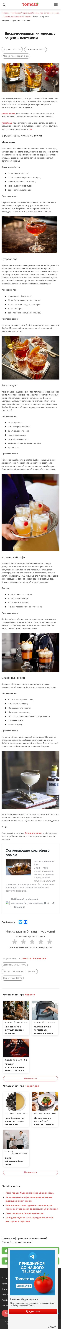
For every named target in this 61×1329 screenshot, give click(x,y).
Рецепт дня (39, 958)
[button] (52, 1326)
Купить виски (8, 113)
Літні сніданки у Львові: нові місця (24, 1213)
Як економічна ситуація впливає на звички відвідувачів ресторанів (14, 1033)
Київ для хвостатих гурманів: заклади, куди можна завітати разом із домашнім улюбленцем (31, 1207)
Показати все (30, 1079)
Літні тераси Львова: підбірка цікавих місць (29, 1193)
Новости (26, 958)
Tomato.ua (7, 123)
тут (30, 129)
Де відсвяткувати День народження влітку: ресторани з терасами (29, 1219)
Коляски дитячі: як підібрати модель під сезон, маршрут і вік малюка (43, 1033)
